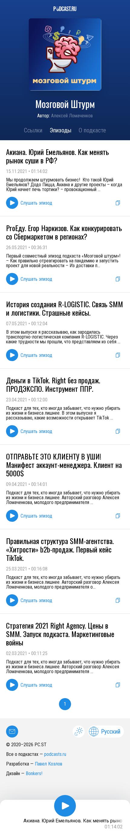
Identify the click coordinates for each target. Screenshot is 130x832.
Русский (110, 731)
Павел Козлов (48, 764)
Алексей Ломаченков (72, 116)
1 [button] (65, 704)
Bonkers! (34, 773)
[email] (12, 731)
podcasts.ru (55, 754)
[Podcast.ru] (65, 8)
